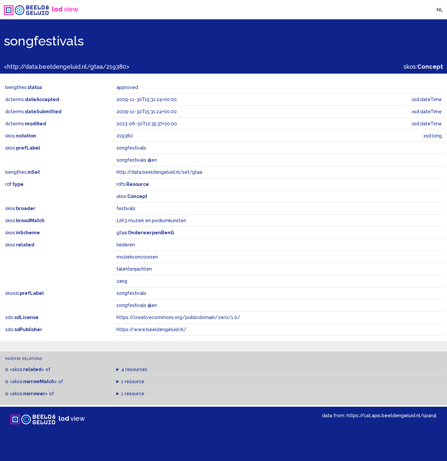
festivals (125, 208)
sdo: (22, 317)
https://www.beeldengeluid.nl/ (151, 329)
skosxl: (24, 293)
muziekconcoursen (137, 256)
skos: (423, 66)
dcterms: (32, 99)
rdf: (14, 184)
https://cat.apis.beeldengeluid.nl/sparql (392, 415)
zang (121, 281)
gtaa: (145, 232)
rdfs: (132, 184)
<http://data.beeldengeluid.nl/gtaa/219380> (66, 66)
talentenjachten (134, 269)
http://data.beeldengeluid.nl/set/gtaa (159, 172)
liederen (125, 244)
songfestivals (131, 293)
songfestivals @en (136, 305)
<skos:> (27, 369)
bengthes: (23, 87)
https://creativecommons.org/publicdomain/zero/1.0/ (178, 317)
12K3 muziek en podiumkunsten (151, 220)
